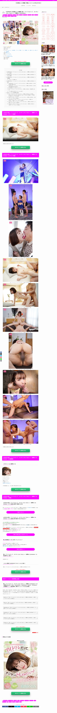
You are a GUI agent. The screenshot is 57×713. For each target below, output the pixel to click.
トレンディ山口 (27, 700)
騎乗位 (26, 50)
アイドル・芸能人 (19, 50)
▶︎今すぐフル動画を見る (20, 63)
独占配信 (13, 50)
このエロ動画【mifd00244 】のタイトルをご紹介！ (16, 91)
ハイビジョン (9, 50)
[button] (5, 706)
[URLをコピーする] (36, 706)
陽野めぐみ (7, 52)
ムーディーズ (9, 55)
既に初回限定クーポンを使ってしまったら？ (15, 87)
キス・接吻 (30, 50)
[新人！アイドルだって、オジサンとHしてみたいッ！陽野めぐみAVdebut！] (20, 665)
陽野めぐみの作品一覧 (6, 483)
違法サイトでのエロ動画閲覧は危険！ (13, 92)
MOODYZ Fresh (9, 56)
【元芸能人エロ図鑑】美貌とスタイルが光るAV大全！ (28, 2)
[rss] (53, 0)
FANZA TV (30, 507)
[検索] (54, 0)
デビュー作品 (34, 50)
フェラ (23, 50)
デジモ (18, 700)
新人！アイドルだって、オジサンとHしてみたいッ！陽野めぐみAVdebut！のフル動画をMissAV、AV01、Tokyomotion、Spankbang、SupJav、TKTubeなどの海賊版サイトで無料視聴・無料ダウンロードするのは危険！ (22, 95)
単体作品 (7, 51)
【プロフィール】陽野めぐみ (13, 79)
